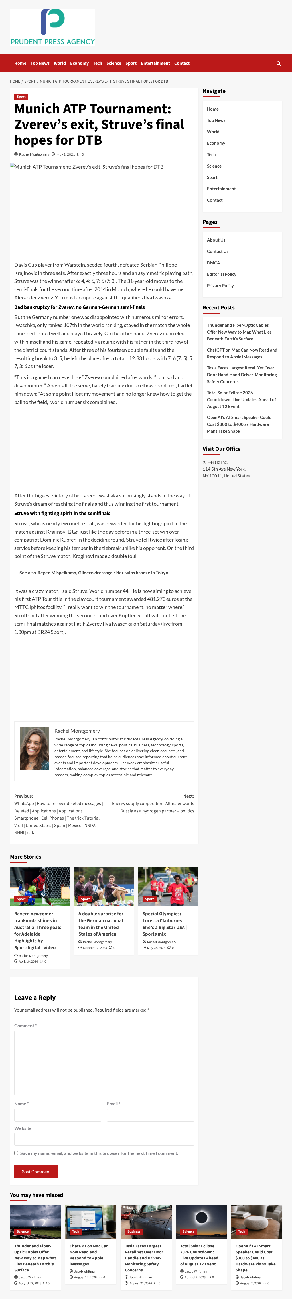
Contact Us (218, 251)
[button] (278, 63)
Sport (131, 63)
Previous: (58, 814)
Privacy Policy (220, 285)
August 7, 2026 (195, 1277)
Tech (97, 63)
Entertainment (155, 63)
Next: (153, 803)
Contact (182, 63)
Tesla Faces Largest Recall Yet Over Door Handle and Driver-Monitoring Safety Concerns (242, 374)
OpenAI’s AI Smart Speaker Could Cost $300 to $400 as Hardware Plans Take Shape (239, 424)
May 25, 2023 (156, 947)
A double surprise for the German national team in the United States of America (100, 924)
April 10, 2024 (28, 961)
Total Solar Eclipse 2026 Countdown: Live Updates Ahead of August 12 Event (241, 399)
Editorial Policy (221, 274)
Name (21, 1103)
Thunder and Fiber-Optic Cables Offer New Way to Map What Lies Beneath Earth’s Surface (239, 331)
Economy (79, 63)
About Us (216, 239)
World (60, 63)
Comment (25, 1025)
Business (133, 1231)
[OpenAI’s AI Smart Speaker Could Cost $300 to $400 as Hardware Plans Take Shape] (256, 1222)
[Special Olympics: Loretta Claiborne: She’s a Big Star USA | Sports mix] (168, 886)
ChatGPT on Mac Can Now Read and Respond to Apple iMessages (242, 353)
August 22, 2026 (30, 1283)
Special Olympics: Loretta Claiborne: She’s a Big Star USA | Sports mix (165, 924)
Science (113, 63)
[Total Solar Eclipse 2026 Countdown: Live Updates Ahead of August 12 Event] (201, 1222)
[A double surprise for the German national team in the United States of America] (104, 886)
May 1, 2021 (65, 154)
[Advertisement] (104, 218)
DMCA (213, 262)
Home (20, 63)
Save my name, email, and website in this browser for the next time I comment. (99, 1153)
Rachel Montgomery (34, 154)
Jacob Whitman (30, 1277)
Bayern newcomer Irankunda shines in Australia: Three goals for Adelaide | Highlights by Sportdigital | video (37, 930)
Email (113, 1103)
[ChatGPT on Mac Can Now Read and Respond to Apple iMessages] (90, 1222)
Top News (40, 63)
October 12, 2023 (95, 947)
